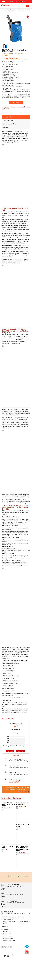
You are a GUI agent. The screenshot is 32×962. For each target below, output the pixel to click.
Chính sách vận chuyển (7, 938)
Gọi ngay (16, 102)
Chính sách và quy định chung (8, 940)
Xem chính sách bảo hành (23, 791)
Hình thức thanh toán (6, 929)
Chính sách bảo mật (6, 933)
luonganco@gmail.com (10, 919)
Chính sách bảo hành (6, 936)
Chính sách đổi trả (5, 931)
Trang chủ (3, 10)
